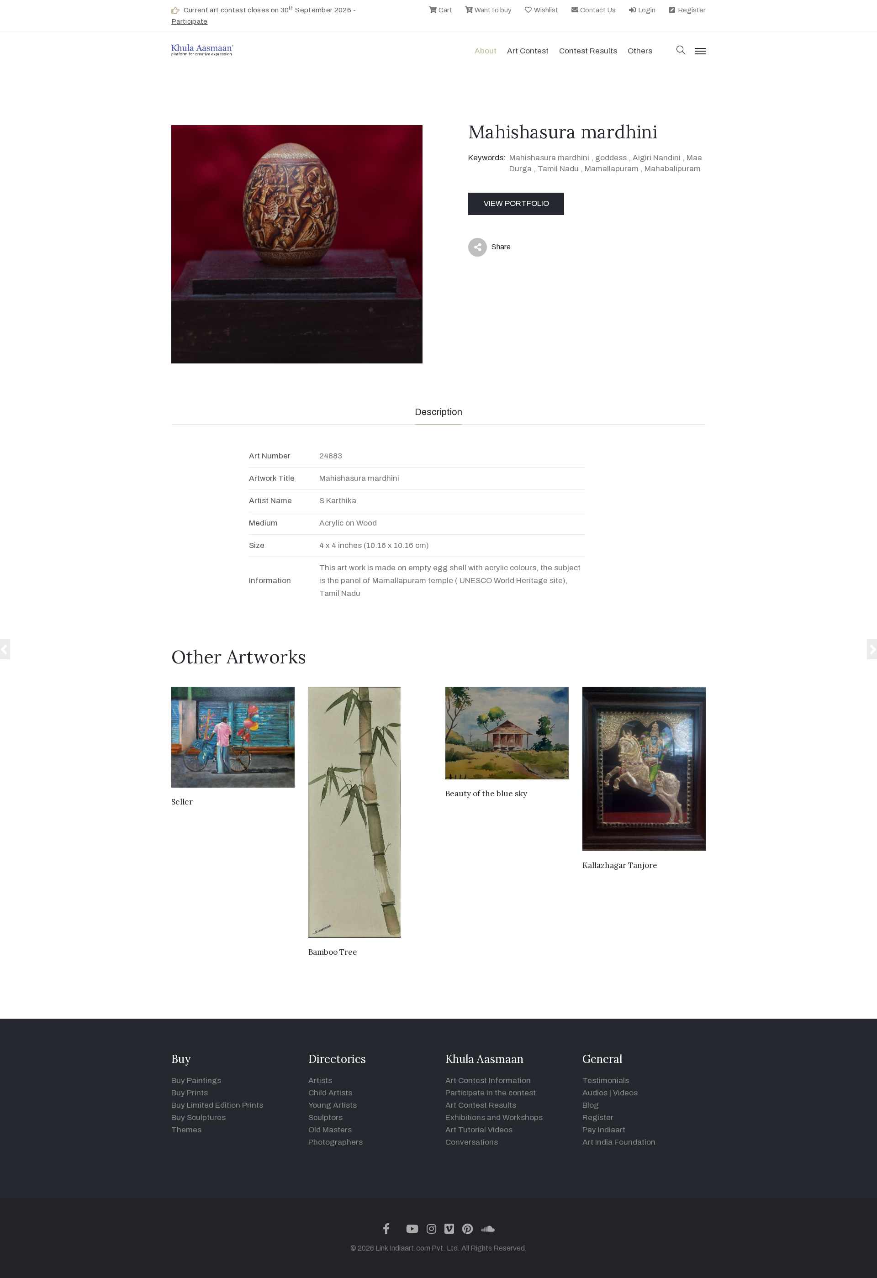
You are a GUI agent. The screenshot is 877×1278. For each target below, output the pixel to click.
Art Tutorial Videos (478, 1129)
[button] (681, 50)
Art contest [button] (528, 51)
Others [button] (640, 51)
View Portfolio (516, 203)
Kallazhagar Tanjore (619, 865)
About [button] (486, 51)
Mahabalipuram (673, 168)
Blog (590, 1105)
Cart (444, 10)
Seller (182, 802)
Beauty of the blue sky (486, 794)
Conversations (471, 1142)
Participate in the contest (490, 1093)
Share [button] (494, 249)
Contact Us (597, 10)
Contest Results (588, 51)
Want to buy (492, 10)
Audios (595, 1093)
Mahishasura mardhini (549, 157)
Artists (320, 1080)
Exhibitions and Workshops (494, 1117)
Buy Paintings (196, 1080)
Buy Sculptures (198, 1117)
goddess (611, 157)
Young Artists (332, 1105)
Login (646, 10)
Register (691, 10)
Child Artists (330, 1093)
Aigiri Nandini (657, 157)
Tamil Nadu (558, 168)
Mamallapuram (612, 168)
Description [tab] (438, 412)
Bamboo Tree (332, 952)
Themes (186, 1129)
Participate (189, 21)
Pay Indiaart (603, 1129)
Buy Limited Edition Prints (217, 1105)
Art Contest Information (488, 1080)
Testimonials (605, 1080)
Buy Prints (189, 1093)
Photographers (335, 1142)
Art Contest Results (480, 1105)
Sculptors (325, 1117)
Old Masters (330, 1129)
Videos (625, 1093)
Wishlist (545, 10)
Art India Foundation (618, 1142)
